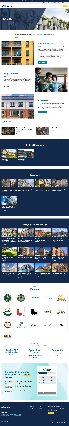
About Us (44, 2)
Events (40, 406)
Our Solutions (48, 5)
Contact (40, 410)
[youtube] (57, 422)
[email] (52, 422)
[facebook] (59, 422)
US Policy (58, 236)
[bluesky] (64, 422)
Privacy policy (10, 421)
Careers (54, 2)
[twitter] (67, 422)
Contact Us (58, 2)
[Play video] (18, 53)
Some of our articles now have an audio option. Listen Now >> (34, 0)
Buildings (25, 156)
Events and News (49, 2)
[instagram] (62, 422)
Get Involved (60, 5)
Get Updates (63, 2)
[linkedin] (55, 422)
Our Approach (41, 5)
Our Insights (54, 5)
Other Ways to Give (10, 391)
